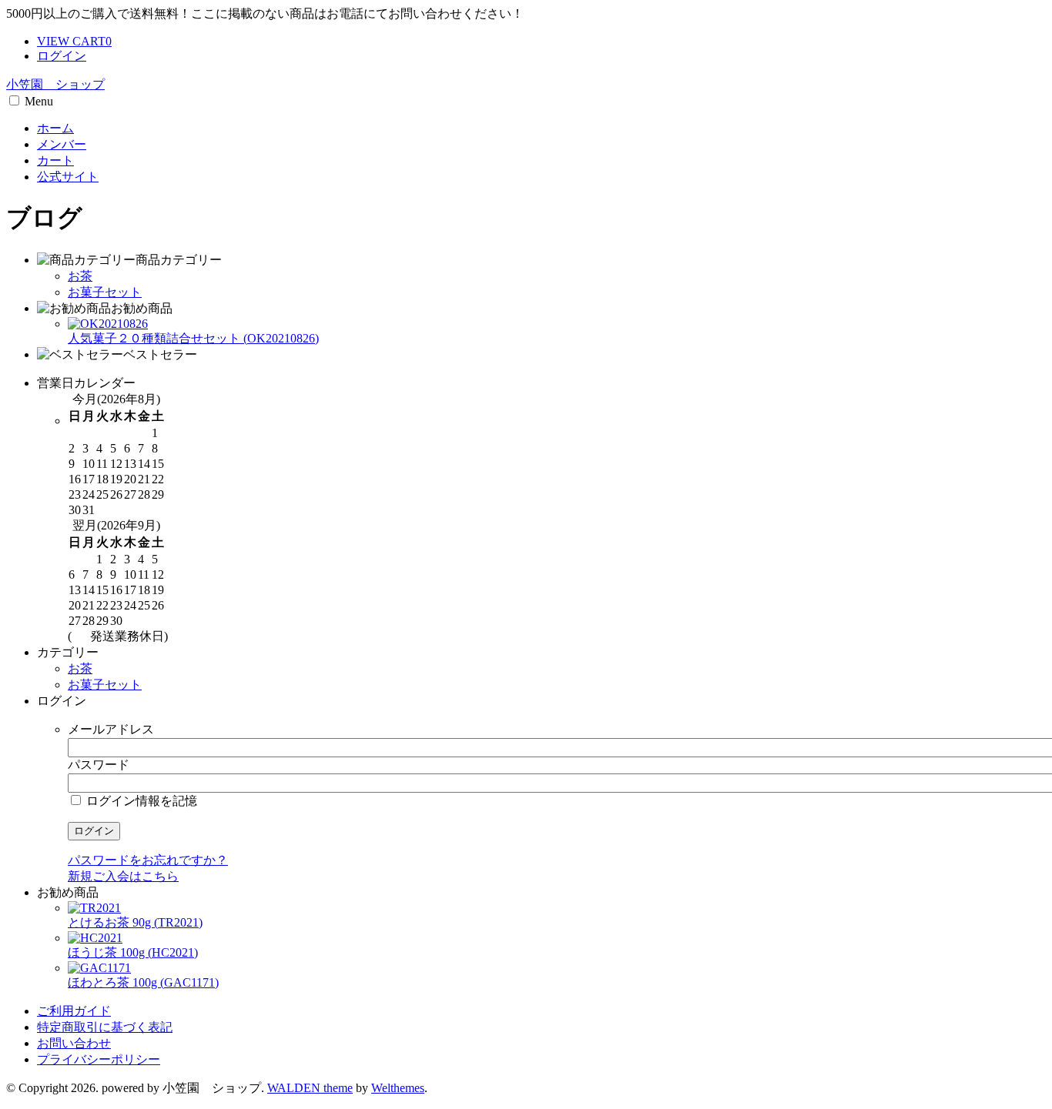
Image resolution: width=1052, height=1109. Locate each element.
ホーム (55, 128)
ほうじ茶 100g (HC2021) (133, 952)
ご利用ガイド (74, 1010)
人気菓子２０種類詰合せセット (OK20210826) (193, 338)
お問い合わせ (74, 1043)
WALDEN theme (310, 1087)
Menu (39, 101)
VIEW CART (74, 41)
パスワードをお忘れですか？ (148, 860)
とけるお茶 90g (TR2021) (135, 922)
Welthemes (397, 1087)
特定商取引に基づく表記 (105, 1027)
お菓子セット (105, 292)
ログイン (61, 55)
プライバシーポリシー (98, 1059)
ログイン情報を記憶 (140, 800)
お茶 (80, 275)
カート (55, 160)
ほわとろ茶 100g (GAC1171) (143, 982)
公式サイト (68, 176)
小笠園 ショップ (55, 84)
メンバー (61, 144)
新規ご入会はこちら (123, 876)
